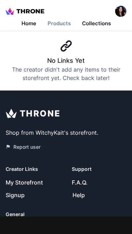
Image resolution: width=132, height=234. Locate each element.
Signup (15, 195)
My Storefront (24, 182)
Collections (96, 23)
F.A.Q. (80, 182)
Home (28, 23)
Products (59, 23)
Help (79, 195)
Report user (26, 147)
